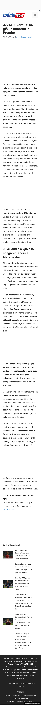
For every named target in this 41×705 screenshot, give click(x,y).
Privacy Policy (20, 701)
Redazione (10, 701)
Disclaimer (30, 701)
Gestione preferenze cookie (32, 703)
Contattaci (20, 686)
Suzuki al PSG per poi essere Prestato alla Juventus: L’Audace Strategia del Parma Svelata (22, 583)
